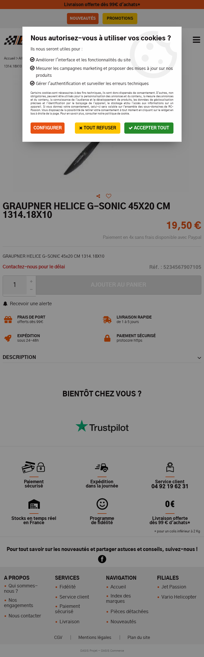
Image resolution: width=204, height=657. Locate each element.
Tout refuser (99, 128)
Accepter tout (151, 128)
